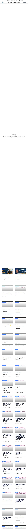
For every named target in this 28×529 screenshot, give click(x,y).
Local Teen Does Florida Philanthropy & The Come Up (7, 419)
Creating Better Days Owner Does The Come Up (7, 435)
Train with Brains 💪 (7, 325)
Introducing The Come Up (20, 485)
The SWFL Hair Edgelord (18, 373)
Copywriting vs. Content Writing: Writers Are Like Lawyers (6, 277)
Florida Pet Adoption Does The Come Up (7, 404)
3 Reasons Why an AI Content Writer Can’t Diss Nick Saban (20, 276)
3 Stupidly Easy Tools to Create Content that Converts (20, 419)
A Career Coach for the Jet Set (20, 342)
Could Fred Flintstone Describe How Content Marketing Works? (20, 357)
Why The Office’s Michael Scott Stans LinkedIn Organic (20, 310)
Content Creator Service (19, 387)
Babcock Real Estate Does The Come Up (20, 404)
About (11, 2)
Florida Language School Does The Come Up (7, 453)
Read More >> (5, 280)
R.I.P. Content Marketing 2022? (19, 453)
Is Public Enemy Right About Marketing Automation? (20, 500)
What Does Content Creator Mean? (7, 518)
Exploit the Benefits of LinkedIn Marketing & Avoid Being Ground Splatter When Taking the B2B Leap (20, 436)
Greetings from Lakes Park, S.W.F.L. (7, 485)
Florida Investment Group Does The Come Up (7, 469)
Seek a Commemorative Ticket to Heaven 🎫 (20, 326)
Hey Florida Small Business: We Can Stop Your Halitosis (7, 293)
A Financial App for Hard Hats (7, 373)
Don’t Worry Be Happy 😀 (20, 293)
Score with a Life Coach (7, 341)
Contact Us (18, 2)
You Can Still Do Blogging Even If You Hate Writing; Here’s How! (20, 518)
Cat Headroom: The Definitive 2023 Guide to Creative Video (7, 357)
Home (9, 2)
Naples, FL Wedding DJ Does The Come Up (20, 469)
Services (14, 2)
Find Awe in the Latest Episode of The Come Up (7, 388)
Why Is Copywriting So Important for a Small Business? (7, 500)
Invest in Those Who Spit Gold (7, 309)
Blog (15, 2)
